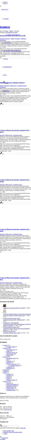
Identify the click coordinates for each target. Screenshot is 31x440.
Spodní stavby (10, 354)
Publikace (8, 362)
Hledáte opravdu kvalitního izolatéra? (12, 82)
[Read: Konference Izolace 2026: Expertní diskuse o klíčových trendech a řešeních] (11, 322)
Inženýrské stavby (10, 352)
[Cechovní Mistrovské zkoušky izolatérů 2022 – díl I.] (14, 252)
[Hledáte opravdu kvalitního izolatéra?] (15, 58)
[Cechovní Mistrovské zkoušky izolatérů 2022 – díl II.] (15, 203)
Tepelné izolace (10, 388)
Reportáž (5, 27)
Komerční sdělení (10, 346)
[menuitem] (17, 2)
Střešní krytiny (13, 85)
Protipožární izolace (11, 385)
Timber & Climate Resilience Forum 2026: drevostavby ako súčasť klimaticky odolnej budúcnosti (17, 314)
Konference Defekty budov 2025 (11, 333)
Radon (8, 378)
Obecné (5, 357)
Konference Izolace (5, 38)
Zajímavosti (3, 40)
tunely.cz (5, 3)
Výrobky (5, 381)
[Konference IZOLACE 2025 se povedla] (9, 32)
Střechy (2, 85)
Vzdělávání (23, 38)
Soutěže (5, 371)
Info (7, 359)
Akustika (8, 374)
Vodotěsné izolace (21, 85)
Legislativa (9, 361)
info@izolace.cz (8, 409)
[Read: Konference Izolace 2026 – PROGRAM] (11, 318)
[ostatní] (12, 38)
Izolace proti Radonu (11, 384)
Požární (8, 377)
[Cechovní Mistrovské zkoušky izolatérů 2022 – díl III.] (15, 154)
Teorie (4, 372)
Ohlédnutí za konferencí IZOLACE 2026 (13, 308)
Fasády (8, 351)
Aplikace (5, 348)
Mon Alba (23, 428)
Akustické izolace (10, 349)
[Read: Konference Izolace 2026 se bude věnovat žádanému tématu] (11, 327)
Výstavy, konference (11, 364)
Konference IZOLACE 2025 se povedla (13, 35)
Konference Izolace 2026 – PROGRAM (13, 320)
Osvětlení (8, 375)
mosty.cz (5, 2)
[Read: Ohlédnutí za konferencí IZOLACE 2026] (4, 306)
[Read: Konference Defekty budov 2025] (9, 331)
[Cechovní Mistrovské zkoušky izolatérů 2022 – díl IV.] (15, 104)
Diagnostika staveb (11, 358)
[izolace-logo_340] (4, 9)
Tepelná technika (10, 380)
